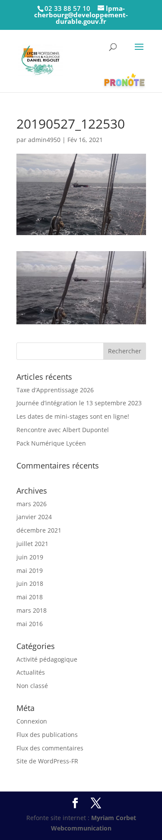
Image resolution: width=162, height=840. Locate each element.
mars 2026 (31, 504)
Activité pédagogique (46, 659)
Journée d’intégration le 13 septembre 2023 (79, 403)
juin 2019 (29, 557)
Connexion (31, 721)
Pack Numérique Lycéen (51, 443)
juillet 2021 (32, 544)
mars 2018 (31, 610)
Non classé (32, 686)
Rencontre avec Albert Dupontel (62, 430)
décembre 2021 (38, 530)
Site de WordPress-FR (47, 761)
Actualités (30, 672)
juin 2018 (29, 583)
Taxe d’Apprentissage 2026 (55, 390)
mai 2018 (29, 597)
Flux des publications (47, 734)
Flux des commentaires (49, 748)
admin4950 (44, 140)
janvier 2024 (34, 517)
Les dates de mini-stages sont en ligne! (72, 416)
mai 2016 (29, 624)
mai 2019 (29, 570)
